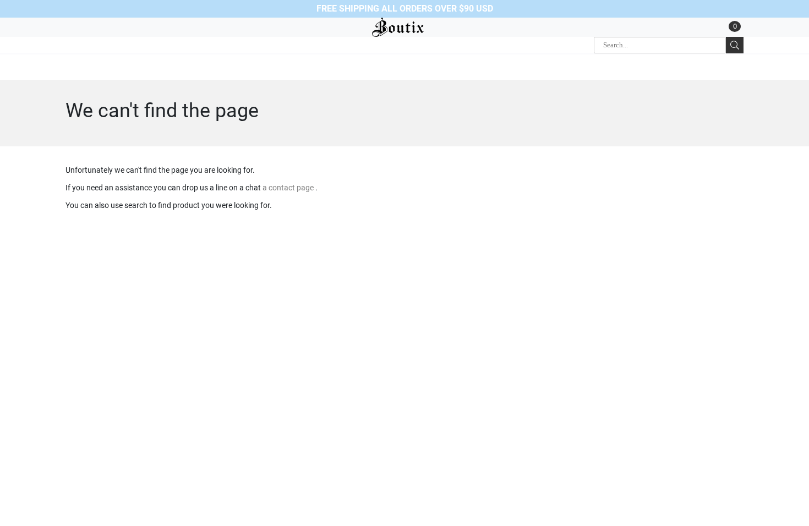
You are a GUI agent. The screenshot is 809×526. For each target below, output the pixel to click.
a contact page (289, 187)
